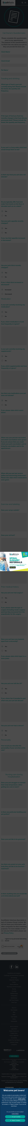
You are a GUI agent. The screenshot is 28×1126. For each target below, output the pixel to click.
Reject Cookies (16, 1120)
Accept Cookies (16, 1116)
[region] (14, 1107)
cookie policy (21, 1099)
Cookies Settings (15, 1113)
